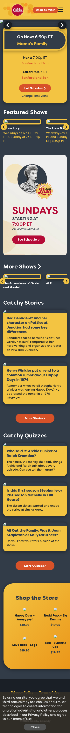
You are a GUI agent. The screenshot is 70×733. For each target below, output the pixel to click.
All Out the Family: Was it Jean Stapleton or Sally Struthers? (33, 533)
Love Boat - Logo (24, 645)
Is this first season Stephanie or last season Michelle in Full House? (34, 495)
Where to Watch (45, 10)
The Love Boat (56, 128)
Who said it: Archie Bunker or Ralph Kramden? (32, 453)
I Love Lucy (11, 128)
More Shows (20, 266)
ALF (49, 283)
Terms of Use (22, 719)
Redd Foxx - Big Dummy (55, 617)
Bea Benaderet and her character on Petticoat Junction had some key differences (27, 325)
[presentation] (8, 25)
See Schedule (28, 240)
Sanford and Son (35, 63)
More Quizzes (34, 566)
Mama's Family (32, 43)
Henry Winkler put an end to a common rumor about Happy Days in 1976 (33, 375)
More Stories (34, 418)
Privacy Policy (38, 715)
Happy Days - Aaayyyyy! (25, 617)
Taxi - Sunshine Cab (55, 645)
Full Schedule (33, 88)
